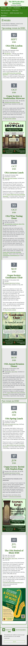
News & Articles (5, 10)
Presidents (17, 7)
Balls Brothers (7, 53)
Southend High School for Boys (12, 102)
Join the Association (21, 629)
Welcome (3, 7)
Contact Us (8, 629)
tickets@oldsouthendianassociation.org (12, 582)
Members (3, 15)
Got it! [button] (14, 641)
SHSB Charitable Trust (16, 13)
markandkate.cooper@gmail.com (11, 255)
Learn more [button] (7, 638)
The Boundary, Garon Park (10, 371)
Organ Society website (10, 118)
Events (24, 7)
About (9, 7)
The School (4, 13)
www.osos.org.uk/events (15, 496)
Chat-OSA (15, 10)
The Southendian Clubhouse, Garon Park (14, 224)
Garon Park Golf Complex (10, 178)
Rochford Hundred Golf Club (11, 424)
